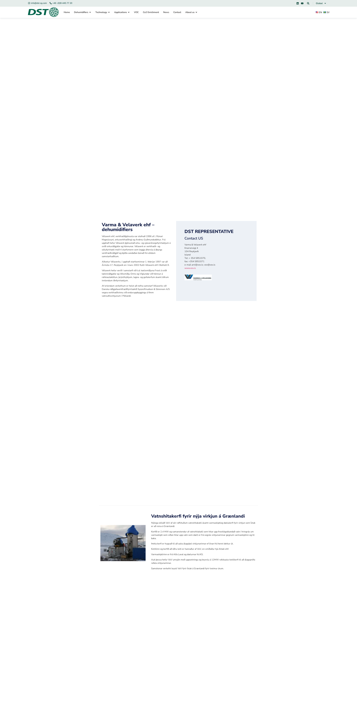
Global (319, 3)
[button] (308, 3)
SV (328, 12)
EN (320, 12)
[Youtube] (302, 3)
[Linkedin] (297, 3)
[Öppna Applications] (129, 12)
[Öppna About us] (196, 12)
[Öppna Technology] (109, 12)
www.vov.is (190, 268)
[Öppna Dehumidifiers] (90, 12)
